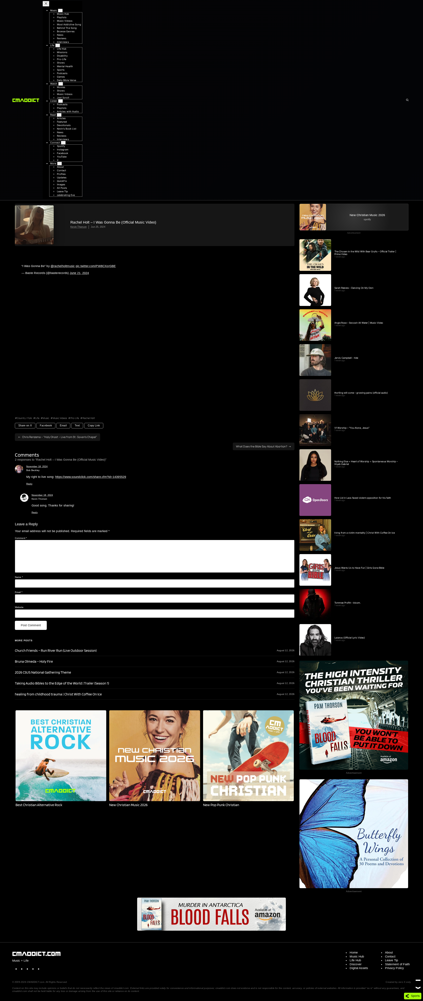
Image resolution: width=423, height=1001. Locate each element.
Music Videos (60, 418)
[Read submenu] (59, 115)
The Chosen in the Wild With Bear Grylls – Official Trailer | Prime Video (365, 252)
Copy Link (94, 425)
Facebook (46, 425)
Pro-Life (75, 418)
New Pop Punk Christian (221, 805)
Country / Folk (24, 418)
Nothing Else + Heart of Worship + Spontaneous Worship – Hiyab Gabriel (366, 462)
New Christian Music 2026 (128, 805)
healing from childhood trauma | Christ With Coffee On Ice (58, 694)
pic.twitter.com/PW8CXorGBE (96, 266)
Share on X (25, 425)
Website (19, 607)
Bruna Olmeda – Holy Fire (34, 661)
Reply (29, 483)
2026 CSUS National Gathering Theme (43, 672)
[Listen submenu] (60, 101)
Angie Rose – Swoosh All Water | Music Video (358, 322)
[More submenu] (59, 163)
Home (354, 952)
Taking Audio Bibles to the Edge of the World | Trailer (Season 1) (62, 683)
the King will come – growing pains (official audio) (361, 392)
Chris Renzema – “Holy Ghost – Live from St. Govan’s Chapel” (59, 437)
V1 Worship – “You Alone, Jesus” (352, 428)
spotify (367, 219)
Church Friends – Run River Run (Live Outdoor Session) (56, 650)
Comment (21, 538)
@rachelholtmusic (63, 266)
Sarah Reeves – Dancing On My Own (354, 288)
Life (37, 418)
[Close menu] (46, 3)
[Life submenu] (57, 45)
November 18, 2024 (37, 466)
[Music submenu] (60, 10)
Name (19, 577)
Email (63, 425)
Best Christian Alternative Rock (39, 805)
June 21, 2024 (79, 273)
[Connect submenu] (63, 142)
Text (77, 425)
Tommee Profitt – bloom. (347, 602)
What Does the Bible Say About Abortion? (261, 446)
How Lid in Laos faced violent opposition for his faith (362, 498)
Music (46, 418)
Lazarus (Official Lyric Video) (349, 637)
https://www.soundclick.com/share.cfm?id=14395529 (90, 476)
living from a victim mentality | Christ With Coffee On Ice (364, 532)
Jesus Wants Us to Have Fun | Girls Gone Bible (359, 568)
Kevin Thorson (78, 226)
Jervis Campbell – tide (346, 358)
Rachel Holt (89, 418)
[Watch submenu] (60, 84)
